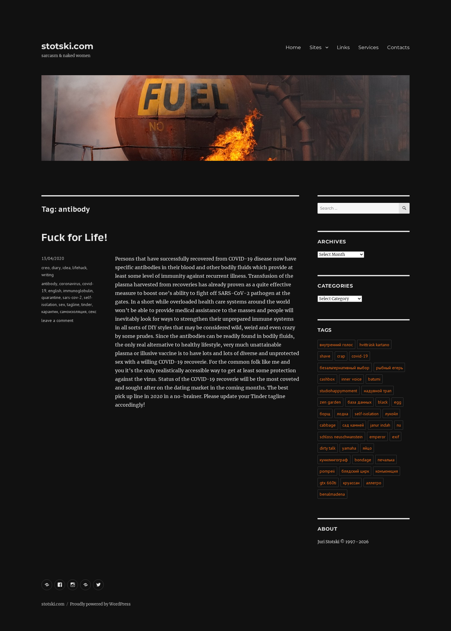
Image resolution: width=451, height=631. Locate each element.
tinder (86, 304)
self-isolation (367, 413)
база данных (360, 402)
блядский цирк (355, 471)
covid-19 (360, 356)
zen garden (330, 402)
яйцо (367, 448)
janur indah (380, 425)
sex (62, 304)
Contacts (398, 47)
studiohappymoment (338, 390)
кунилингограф (334, 460)
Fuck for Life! (74, 237)
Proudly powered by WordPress (100, 604)
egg (397, 402)
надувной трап (377, 390)
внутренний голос (336, 344)
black (382, 402)
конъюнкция (387, 471)
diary (56, 267)
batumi (374, 379)
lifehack (79, 267)
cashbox (327, 379)
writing (47, 274)
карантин (49, 311)
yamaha (349, 448)
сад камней (353, 425)
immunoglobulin (78, 290)
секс (92, 311)
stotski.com (67, 46)
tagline (73, 304)
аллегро (373, 483)
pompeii (327, 471)
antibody (49, 283)
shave (325, 356)
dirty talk (327, 448)
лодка (342, 413)
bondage (363, 460)
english (54, 290)
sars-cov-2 (72, 297)
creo (45, 267)
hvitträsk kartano (374, 344)
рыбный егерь (389, 367)
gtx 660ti (328, 483)
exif (395, 436)
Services (368, 47)
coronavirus (69, 283)
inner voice (351, 379)
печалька (386, 460)
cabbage (328, 425)
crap (341, 356)
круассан (351, 483)
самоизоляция (73, 311)
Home (293, 47)
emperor (377, 436)
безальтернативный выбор (344, 367)
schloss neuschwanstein (341, 436)
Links (343, 47)
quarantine (51, 297)
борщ (325, 413)
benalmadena (332, 494)
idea (67, 267)
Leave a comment (57, 320)
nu (399, 425)
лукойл (391, 413)
